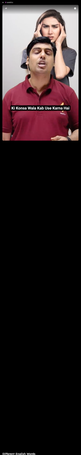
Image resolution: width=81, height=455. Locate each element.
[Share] (6, 8)
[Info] (75, 8)
